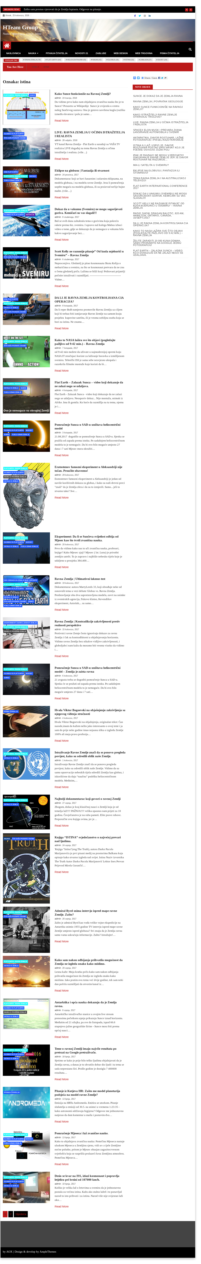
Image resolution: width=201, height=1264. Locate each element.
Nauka (32, 53)
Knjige (7, 839)
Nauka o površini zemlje (15, 477)
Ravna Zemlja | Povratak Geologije (158, 101)
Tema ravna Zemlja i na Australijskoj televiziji (159, 179)
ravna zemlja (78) (33, 60)
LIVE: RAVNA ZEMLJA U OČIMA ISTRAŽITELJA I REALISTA (160, 123)
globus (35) (113, 60)
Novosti (29, 1054)
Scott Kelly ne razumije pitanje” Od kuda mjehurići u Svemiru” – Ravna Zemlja (159, 205)
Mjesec (33, 176)
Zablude (101, 53)
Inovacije (30, 215)
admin (58, 98)
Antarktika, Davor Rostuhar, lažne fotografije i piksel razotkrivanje (158, 138)
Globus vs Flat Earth (14, 134)
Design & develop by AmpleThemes (35, 1251)
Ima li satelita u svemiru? (151, 165)
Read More (62, 120)
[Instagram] (145, 16)
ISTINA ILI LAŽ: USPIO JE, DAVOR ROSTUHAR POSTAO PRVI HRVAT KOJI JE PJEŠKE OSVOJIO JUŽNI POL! (159, 147)
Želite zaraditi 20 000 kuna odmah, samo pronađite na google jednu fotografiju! (157, 242)
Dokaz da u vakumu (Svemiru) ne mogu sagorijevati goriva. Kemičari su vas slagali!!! (160, 195)
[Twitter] (140, 16)
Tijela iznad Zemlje (13, 180)
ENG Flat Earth (11, 172)
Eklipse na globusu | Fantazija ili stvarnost (82, 170)
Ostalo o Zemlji (11, 307)
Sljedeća (20, 1214)
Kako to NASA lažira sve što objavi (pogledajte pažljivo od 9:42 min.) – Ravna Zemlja (158, 233)
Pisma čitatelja (169, 53)
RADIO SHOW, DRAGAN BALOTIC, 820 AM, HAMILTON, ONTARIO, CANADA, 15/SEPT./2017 (158, 215)
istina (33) (129, 60)
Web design (121, 53)
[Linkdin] (150, 16)
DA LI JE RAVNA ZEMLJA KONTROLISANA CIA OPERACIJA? (160, 224)
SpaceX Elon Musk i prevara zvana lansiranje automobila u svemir (157, 131)
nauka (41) (97, 60)
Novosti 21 (81, 53)
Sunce (32, 95)
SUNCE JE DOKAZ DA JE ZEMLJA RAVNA (158, 96)
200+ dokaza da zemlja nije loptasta (20, 580)
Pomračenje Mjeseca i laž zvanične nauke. (81, 1133)
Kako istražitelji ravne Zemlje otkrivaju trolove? (155, 115)
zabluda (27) (146, 60)
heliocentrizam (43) (76, 60)
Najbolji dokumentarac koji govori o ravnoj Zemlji (88, 798)
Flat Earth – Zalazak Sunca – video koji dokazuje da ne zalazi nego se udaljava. (158, 252)
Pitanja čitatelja (57, 53)
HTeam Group (20, 27)
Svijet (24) (162, 60)
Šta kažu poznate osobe (15, 138)
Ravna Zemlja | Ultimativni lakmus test (80, 578)
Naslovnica (13, 53)
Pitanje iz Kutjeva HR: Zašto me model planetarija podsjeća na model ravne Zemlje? (70, 9)
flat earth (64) (54, 60)
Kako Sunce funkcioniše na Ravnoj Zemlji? (83, 93)
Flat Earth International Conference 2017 (160, 187)
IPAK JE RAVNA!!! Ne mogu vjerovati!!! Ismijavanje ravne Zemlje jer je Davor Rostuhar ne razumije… (160, 157)
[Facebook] (135, 16)
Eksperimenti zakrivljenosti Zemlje (20, 623)
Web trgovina (143, 53)
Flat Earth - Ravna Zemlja (15, 95)
